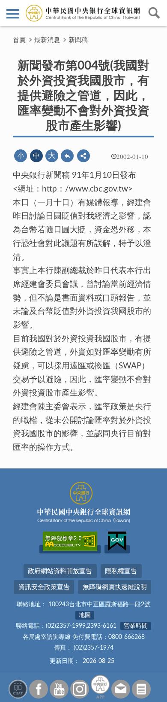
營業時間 (136, 626)
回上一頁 (67, 155)
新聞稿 (78, 40)
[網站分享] (83, 155)
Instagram (79, 689)
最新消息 (47, 40)
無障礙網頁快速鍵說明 (115, 587)
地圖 (85, 615)
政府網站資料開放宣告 (60, 571)
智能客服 (18, 689)
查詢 (154, 13)
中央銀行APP (100, 687)
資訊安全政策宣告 (44, 587)
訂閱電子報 (141, 689)
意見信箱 (120, 689)
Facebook (38, 689)
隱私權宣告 (121, 571)
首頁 (19, 40)
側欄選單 (13, 13)
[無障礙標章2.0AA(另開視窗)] (70, 549)
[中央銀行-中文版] (83, 13)
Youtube (59, 689)
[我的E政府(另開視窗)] (117, 549)
